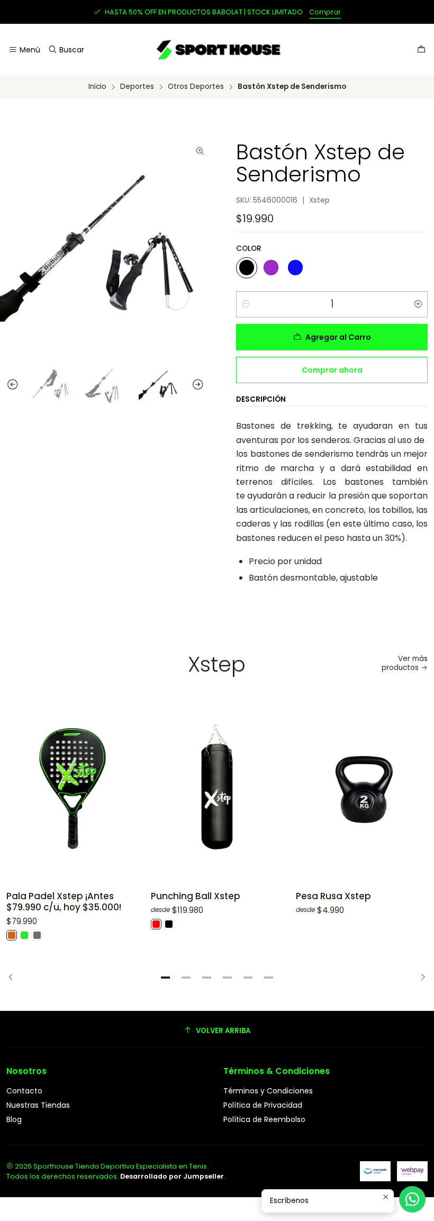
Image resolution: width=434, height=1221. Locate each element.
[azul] (295, 267)
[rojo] (156, 924)
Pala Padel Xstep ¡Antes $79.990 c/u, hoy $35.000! (63, 902)
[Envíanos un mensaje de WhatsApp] (412, 1199)
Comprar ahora (332, 370)
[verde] (24, 935)
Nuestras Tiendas (38, 1105)
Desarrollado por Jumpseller (172, 1176)
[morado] (271, 267)
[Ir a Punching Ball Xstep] (216, 788)
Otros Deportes (196, 87)
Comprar (325, 11)
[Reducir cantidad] (246, 304)
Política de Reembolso (264, 1119)
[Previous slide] (8, 385)
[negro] (246, 267)
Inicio (97, 87)
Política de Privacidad (262, 1105)
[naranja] (11, 935)
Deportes (137, 87)
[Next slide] (203, 385)
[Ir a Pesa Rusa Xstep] (362, 788)
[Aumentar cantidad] (418, 304)
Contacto (24, 1091)
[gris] (37, 935)
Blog (14, 1119)
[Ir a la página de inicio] (217, 50)
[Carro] (421, 50)
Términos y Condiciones (268, 1091)
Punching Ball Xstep (195, 896)
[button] (165, 977)
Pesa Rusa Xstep (333, 896)
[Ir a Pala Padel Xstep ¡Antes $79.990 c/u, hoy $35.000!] (72, 788)
